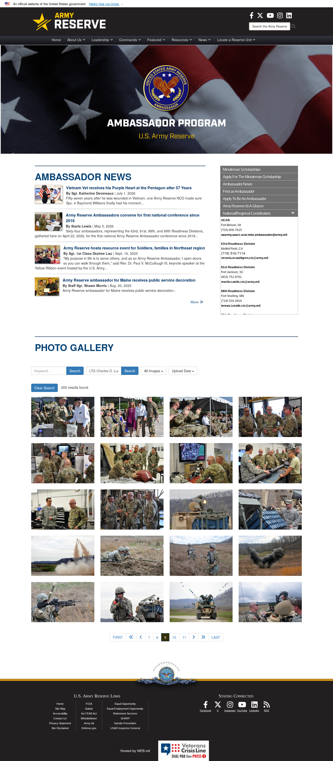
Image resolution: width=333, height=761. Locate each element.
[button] (106, 4)
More (195, 302)
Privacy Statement (60, 723)
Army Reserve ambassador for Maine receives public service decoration (129, 280)
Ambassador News (237, 184)
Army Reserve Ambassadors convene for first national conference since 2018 (132, 217)
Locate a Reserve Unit (234, 39)
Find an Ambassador (238, 191)
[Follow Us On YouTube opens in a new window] (242, 706)
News (202, 39)
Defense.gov (89, 728)
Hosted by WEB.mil (135, 751)
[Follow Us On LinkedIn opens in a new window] (254, 706)
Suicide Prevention (125, 723)
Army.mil (89, 723)
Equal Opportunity (125, 703)
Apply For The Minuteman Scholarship (252, 177)
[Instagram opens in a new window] (280, 14)
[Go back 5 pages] (131, 637)
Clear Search (44, 387)
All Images (152, 370)
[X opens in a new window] (260, 14)
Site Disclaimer (60, 728)
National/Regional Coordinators (246, 213)
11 (184, 637)
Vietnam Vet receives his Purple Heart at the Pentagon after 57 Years (129, 187)
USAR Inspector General (125, 728)
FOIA (89, 703)
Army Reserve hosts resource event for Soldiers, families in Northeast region (134, 248)
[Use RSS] (266, 706)
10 (174, 637)
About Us (74, 39)
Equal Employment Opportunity (125, 708)
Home (56, 39)
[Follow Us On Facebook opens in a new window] (205, 706)
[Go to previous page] (140, 637)
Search (74, 370)
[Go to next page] (193, 637)
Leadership (100, 39)
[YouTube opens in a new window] (270, 14)
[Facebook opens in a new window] (252, 14)
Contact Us (60, 718)
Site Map (60, 708)
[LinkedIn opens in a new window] (289, 14)
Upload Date (182, 370)
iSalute (89, 708)
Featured (154, 39)
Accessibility (60, 713)
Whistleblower (89, 718)
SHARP (125, 718)
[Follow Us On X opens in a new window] (218, 706)
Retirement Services (125, 713)
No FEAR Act (89, 713)
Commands (128, 39)
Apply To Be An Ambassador (244, 199)
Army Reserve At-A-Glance (243, 206)
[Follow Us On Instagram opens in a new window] (230, 706)
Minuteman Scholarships (241, 169)
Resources (180, 39)
